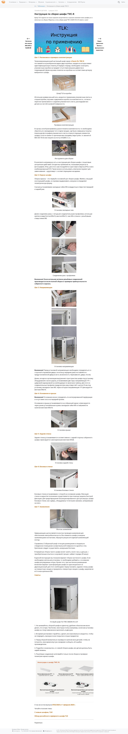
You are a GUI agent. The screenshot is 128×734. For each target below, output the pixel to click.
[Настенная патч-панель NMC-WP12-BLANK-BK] (29, 39)
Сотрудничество (72, 2)
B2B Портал (81, 2)
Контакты (61, 2)
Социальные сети (50, 2)
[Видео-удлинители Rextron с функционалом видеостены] (98, 39)
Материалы (32, 2)
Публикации (41, 6)
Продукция (22, 2)
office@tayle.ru (48, 731)
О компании (13, 2)
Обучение (41, 2)
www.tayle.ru (17, 731)
